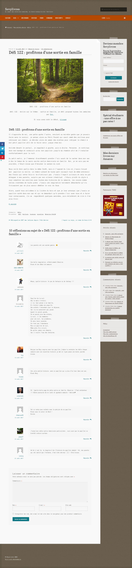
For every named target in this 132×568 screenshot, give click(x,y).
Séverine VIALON (50, 214)
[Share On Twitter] (2, 148)
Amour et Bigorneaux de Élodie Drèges (112, 238)
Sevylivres (12, 9)
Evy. (52, 114)
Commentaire (17, 481)
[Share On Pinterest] (2, 157)
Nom (14, 505)
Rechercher (106, 96)
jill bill (20, 251)
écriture (25, 214)
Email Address (107, 58)
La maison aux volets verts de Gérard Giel (114, 258)
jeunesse (33, 214)
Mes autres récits (20, 27)
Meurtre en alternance (110, 173)
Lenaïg (21, 456)
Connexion (106, 330)
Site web (68, 505)
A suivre (12, 204)
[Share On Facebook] (2, 144)
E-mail (42, 505)
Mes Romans (25, 18)
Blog (14, 18)
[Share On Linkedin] (2, 153)
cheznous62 (19, 415)
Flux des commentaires (110, 334)
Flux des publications (109, 332)
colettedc (20, 396)
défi (19, 214)
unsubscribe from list (113, 82)
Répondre (86, 250)
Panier (41, 18)
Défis (29, 27)
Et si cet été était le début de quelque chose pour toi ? (114, 254)
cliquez (63, 119)
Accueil (9, 27)
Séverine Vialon (33, 49)
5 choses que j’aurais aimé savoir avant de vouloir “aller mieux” (114, 243)
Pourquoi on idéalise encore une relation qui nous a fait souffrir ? (114, 264)
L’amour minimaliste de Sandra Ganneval (113, 308)
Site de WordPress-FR (110, 336)
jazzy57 (20, 437)
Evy (22, 355)
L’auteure (7, 18)
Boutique (34, 18)
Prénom (105, 65)
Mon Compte (59, 18)
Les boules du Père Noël (110, 175)
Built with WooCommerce (13, 559)
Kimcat (21, 377)
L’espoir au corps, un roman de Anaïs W (75, 220)
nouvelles (40, 214)
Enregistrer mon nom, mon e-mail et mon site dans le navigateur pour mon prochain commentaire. (48, 514)
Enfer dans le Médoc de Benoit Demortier (112, 249)
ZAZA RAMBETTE (18, 268)
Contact (68, 18)
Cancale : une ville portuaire (114, 234)
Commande (49, 18)
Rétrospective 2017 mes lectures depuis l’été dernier (29, 220)
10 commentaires (46, 49)
